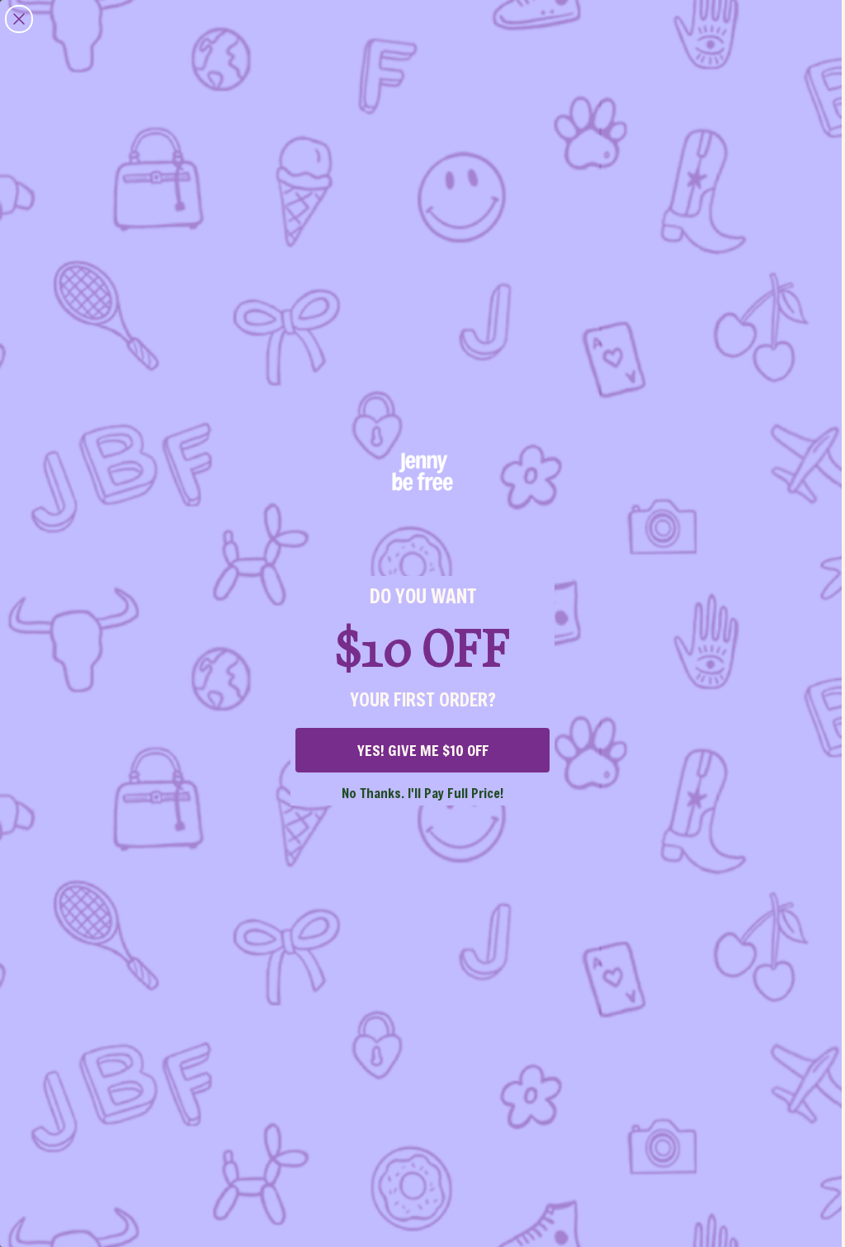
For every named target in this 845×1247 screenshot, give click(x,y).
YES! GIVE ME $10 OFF (423, 750)
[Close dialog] (19, 19)
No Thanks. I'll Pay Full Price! (422, 792)
